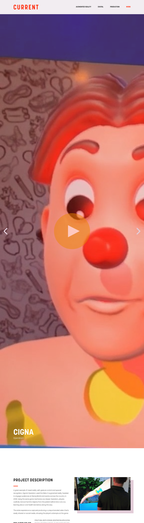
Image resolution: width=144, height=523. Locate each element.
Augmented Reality (83, 7)
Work (128, 7)
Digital (100, 7)
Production (115, 7)
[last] (5, 232)
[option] (72, 231)
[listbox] (72, 231)
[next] (138, 232)
